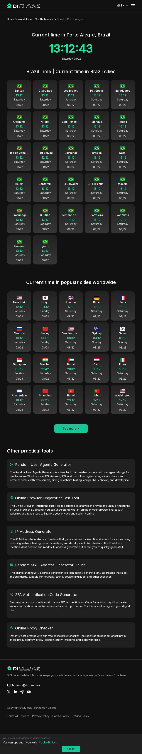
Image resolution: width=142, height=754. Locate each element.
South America (44, 19)
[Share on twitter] (9, 692)
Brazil (60, 19)
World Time (25, 19)
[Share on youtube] (29, 692)
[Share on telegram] (22, 692)
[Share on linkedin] (15, 692)
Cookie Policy (60, 716)
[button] (123, 5)
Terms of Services (18, 716)
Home (10, 19)
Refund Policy (80, 716)
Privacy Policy (40, 716)
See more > (71, 428)
